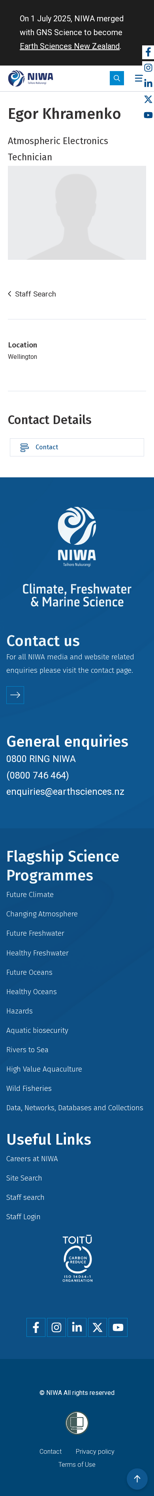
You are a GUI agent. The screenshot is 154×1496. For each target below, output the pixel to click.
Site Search (24, 1178)
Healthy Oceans (31, 991)
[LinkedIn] (148, 84)
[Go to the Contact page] (15, 695)
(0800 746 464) (37, 775)
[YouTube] (148, 115)
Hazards (19, 1010)
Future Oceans (29, 972)
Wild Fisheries (29, 1088)
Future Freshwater (35, 933)
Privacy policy (95, 1451)
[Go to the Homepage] (30, 78)
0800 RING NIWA (41, 758)
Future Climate (30, 894)
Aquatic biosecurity (37, 1030)
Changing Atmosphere (42, 913)
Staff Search (35, 294)
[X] (148, 100)
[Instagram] (148, 68)
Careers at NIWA (32, 1158)
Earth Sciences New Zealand (70, 46)
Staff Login (23, 1216)
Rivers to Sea (27, 1049)
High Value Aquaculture (44, 1069)
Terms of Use (77, 1464)
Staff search (25, 1197)
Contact (47, 447)
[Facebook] (148, 52)
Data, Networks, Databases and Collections (74, 1107)
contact (102, 670)
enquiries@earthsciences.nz (65, 791)
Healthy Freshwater (37, 952)
